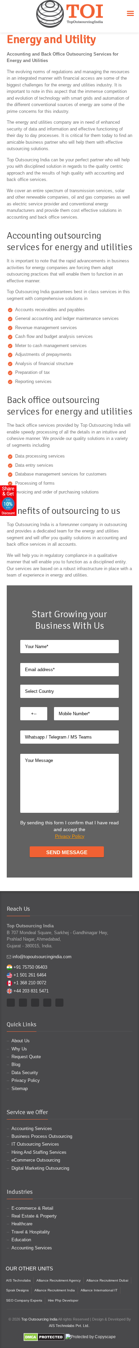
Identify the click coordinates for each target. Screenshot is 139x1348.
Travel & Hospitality (30, 1231)
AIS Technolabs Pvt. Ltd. (69, 1326)
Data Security (24, 1072)
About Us (20, 1040)
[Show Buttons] (8, 500)
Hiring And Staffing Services (38, 1152)
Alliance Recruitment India (54, 1290)
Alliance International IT (99, 1290)
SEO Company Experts (24, 1300)
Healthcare (21, 1223)
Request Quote (26, 1056)
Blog (15, 1064)
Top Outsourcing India (39, 1319)
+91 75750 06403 (30, 967)
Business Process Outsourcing (41, 1136)
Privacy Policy (69, 836)
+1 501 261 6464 (29, 975)
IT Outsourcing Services (35, 1144)
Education (21, 1239)
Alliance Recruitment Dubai (107, 1280)
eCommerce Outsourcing (35, 1160)
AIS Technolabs (18, 1280)
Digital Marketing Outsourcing (40, 1168)
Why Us (19, 1048)
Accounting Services (31, 1128)
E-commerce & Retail (32, 1208)
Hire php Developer (63, 1300)
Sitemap (19, 1088)
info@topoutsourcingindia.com (42, 956)
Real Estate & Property (34, 1216)
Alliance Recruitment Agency (58, 1280)
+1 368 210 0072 (29, 982)
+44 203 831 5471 (31, 990)
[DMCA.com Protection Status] (44, 1336)
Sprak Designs (17, 1290)
